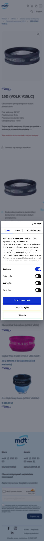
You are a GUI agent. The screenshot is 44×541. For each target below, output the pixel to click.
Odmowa (22, 315)
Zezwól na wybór (22, 308)
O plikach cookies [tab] (34, 230)
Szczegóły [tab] (19, 230)
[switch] (38, 276)
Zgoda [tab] (7, 230)
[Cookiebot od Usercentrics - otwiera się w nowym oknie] (31, 224)
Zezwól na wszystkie (22, 300)
